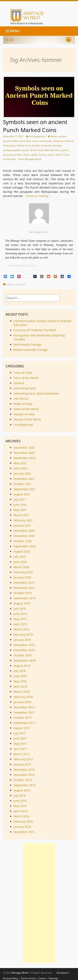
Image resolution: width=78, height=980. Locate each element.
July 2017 (20, 733)
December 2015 (24, 832)
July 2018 (20, 671)
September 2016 (25, 785)
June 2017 (20, 738)
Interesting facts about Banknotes (36, 393)
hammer (69, 141)
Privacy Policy (10, 978)
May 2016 (20, 806)
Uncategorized (37, 136)
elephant (58, 141)
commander (45, 141)
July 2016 (20, 795)
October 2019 (23, 593)
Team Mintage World (29, 159)
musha (25, 150)
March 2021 (21, 515)
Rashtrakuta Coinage (27, 344)
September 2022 (25, 458)
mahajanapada (11, 150)
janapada (46, 145)
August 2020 (22, 551)
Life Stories (21, 399)
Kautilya (57, 145)
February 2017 (23, 759)
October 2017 (23, 718)
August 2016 (22, 790)
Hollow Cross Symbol (28, 145)
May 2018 (20, 681)
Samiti (42, 154)
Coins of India (23, 373)
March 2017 (21, 754)
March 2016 (21, 816)
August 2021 (22, 494)
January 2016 (22, 827)
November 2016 (24, 775)
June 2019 (20, 614)
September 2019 (25, 598)
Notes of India (23, 404)
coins (35, 141)
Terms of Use (28, 978)
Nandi (33, 150)
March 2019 (21, 629)
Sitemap (53, 978)
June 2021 (20, 505)
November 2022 (24, 453)
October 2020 (23, 541)
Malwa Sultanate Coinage (31, 350)
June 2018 (20, 676)
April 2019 (20, 624)
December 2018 (24, 645)
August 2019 (22, 603)
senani (50, 154)
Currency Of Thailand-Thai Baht (35, 330)
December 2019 (24, 582)
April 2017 (20, 749)
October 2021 (23, 484)
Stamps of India (24, 414)
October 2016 (23, 780)
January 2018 (22, 702)
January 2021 (22, 525)
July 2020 (20, 557)
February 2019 (23, 634)
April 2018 (20, 686)
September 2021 (25, 489)
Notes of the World (26, 409)
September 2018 (25, 660)
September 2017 (25, 723)
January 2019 (22, 640)
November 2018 (24, 650)
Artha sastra (18, 141)
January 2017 (22, 764)
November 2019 (24, 588)
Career (42, 978)
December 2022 (24, 447)
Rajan (26, 154)
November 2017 (24, 712)
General (19, 383)
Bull (28, 141)
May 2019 (20, 619)
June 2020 (20, 562)
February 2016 (23, 821)
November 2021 (24, 479)
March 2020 (21, 567)
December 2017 (24, 707)
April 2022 (20, 468)
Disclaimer (63, 972)
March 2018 (21, 692)
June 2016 (20, 801)
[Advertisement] (39, 903)
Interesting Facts (25, 388)
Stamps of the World (27, 419)
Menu (14, 31)
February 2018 (23, 697)
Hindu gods (9, 145)
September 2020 (25, 546)
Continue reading (39, 196)
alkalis (53, 136)
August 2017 (22, 728)
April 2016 (20, 811)
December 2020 (24, 531)
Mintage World (20, 972)
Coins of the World (26, 378)
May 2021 (20, 510)
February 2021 (23, 520)
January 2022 (22, 473)
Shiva (59, 154)
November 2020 (24, 536)
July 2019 (20, 608)
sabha (34, 154)
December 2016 (24, 769)
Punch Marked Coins (49, 150)
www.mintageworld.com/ (21, 265)
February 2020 (23, 572)
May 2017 (20, 743)
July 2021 (20, 499)
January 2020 (22, 577)
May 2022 (20, 463)
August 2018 (22, 666)
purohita (17, 154)
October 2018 (23, 655)
